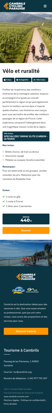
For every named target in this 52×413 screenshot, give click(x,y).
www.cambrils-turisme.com (16, 396)
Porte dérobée (10, 404)
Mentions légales (11, 400)
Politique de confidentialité (33, 400)
